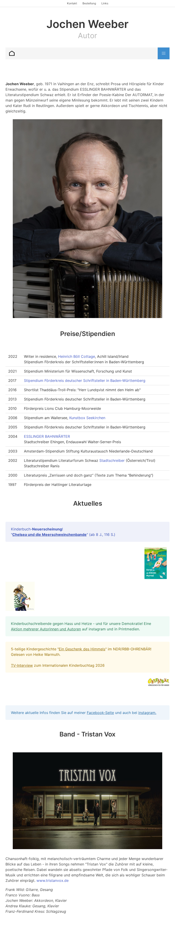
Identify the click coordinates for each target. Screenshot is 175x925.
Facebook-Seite (100, 712)
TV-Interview (22, 665)
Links (104, 3)
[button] (164, 53)
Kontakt (72, 3)
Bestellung (89, 3)
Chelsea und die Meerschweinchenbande (49, 534)
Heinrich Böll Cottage (76, 356)
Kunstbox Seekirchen (87, 417)
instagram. (147, 712)
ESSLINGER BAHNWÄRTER (47, 436)
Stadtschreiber (112, 460)
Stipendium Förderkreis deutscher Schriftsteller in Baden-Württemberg (84, 380)
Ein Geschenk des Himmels (82, 649)
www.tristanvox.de (52, 880)
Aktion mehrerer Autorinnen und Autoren (46, 629)
